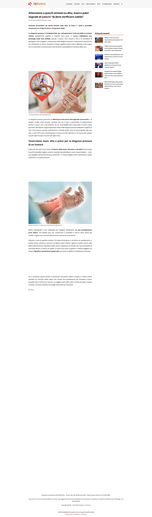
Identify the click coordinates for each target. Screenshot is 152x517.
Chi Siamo (116, 4)
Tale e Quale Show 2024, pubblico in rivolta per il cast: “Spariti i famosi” (112, 65)
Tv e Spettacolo (107, 4)
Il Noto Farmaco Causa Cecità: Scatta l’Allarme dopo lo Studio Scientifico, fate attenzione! (113, 48)
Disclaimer (77, 514)
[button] (122, 4)
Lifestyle (77, 4)
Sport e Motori (90, 4)
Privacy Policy (69, 514)
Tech (98, 4)
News (83, 4)
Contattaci (88, 505)
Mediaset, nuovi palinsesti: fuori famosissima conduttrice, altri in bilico (113, 57)
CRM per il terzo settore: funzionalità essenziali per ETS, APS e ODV (113, 40)
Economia (69, 4)
